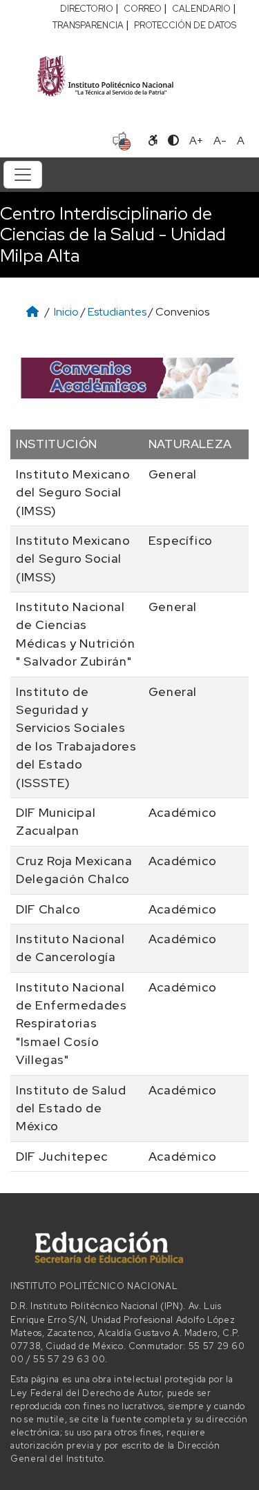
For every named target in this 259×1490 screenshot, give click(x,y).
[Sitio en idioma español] (121, 139)
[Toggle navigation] (22, 174)
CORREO (143, 8)
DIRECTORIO (86, 8)
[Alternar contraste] (173, 141)
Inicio (66, 311)
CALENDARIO (201, 8)
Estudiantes (117, 311)
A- (220, 140)
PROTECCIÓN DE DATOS (185, 25)
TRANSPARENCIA (88, 25)
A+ (196, 140)
